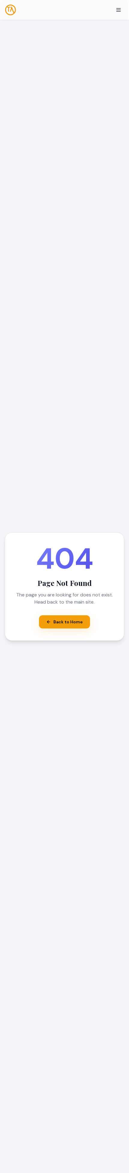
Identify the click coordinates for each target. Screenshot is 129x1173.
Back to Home (68, 622)
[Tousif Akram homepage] (10, 9)
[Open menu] (118, 9)
